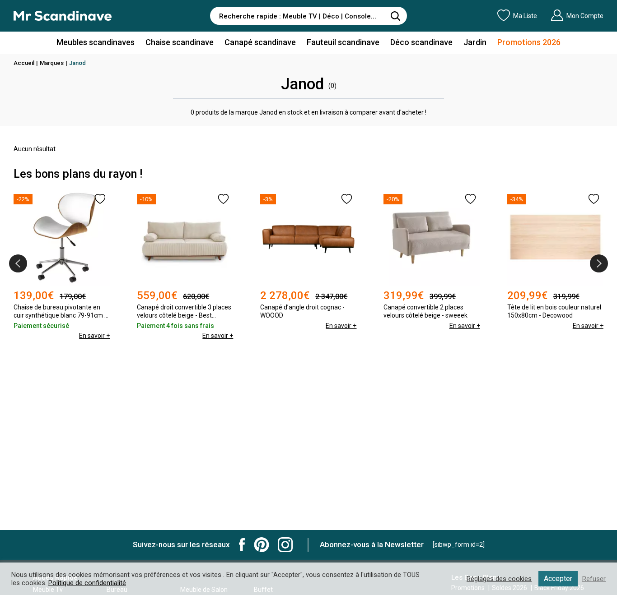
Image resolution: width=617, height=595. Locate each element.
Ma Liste (525, 15)
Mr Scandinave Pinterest (261, 544)
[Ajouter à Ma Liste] (100, 199)
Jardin (474, 42)
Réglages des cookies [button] (499, 579)
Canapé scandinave (260, 42)
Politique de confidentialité (87, 583)
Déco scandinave (421, 42)
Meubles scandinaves (95, 42)
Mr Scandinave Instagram (285, 544)
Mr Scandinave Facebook (242, 544)
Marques (52, 63)
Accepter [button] (558, 578)
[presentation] (18, 263)
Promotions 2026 (529, 42)
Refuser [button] (594, 579)
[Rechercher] (395, 16)
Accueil (24, 63)
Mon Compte (584, 15)
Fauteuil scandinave (343, 42)
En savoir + (94, 335)
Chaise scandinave (179, 42)
